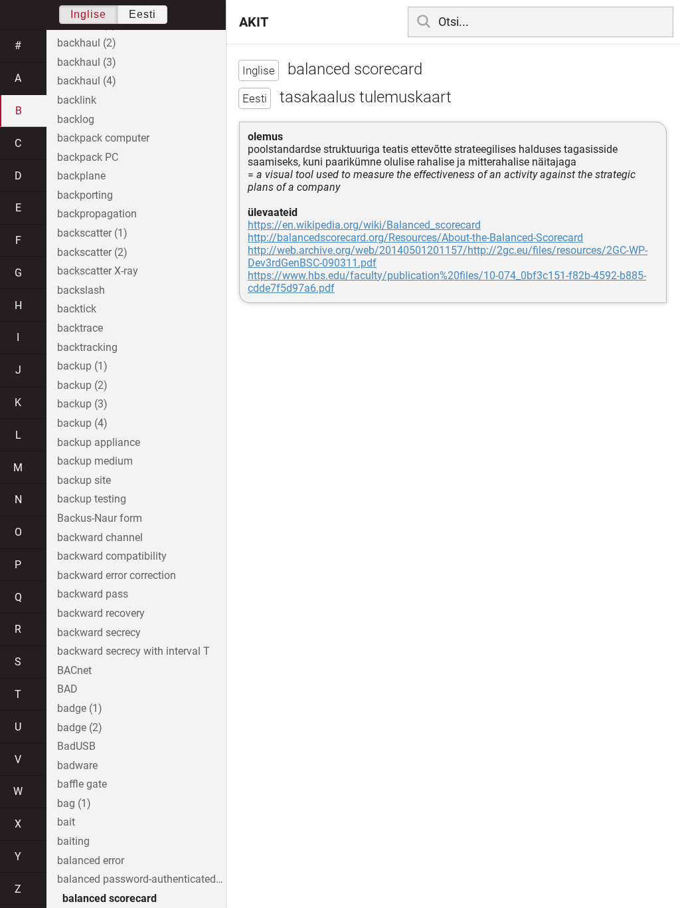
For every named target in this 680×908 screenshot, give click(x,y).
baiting (73, 841)
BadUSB (76, 746)
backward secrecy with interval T (133, 651)
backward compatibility (112, 556)
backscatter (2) (92, 252)
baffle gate (82, 784)
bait (66, 822)
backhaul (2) (86, 43)
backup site (84, 480)
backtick (76, 308)
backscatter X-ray (97, 271)
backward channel (100, 537)
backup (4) (82, 423)
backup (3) (82, 403)
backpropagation (97, 213)
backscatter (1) (92, 233)
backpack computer (103, 138)
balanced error (90, 860)
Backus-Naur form (99, 518)
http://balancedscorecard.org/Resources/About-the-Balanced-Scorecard (415, 237)
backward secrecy (99, 632)
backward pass (92, 594)
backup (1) (82, 366)
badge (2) (79, 727)
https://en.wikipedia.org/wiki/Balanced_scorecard (364, 225)
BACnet (74, 670)
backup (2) (82, 385)
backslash (81, 290)
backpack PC (87, 157)
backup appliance (98, 442)
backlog (75, 119)
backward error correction (116, 575)
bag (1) (74, 803)
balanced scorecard (109, 898)
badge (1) (79, 708)
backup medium (95, 461)
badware (77, 765)
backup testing (91, 499)
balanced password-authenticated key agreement (141, 879)
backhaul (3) (86, 62)
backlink (76, 100)
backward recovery (101, 613)
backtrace (80, 328)
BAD (67, 689)
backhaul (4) (86, 80)
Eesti (142, 14)
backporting (85, 195)
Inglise (88, 14)
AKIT (253, 22)
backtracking (87, 347)
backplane (81, 176)
